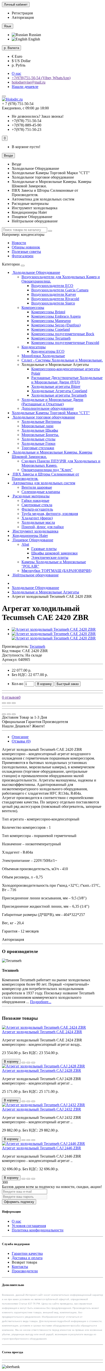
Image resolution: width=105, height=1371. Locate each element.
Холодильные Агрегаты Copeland (59, 391)
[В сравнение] (14, 703)
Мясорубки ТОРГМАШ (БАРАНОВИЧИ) (56, 571)
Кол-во (17, 684)
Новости (19, 243)
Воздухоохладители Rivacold (55, 299)
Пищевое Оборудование (32, 540)
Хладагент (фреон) (37, 518)
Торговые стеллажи (37, 448)
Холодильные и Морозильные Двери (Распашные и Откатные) (52, 402)
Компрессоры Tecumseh (51, 338)
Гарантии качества (27, 1253)
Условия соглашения (29, 1226)
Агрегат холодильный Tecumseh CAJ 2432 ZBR (41, 1109)
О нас (16, 73)
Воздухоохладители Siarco (53, 303)
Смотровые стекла (36, 505)
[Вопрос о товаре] (4, 703)
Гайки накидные (35, 500)
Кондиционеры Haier (30, 535)
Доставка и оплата (27, 1258)
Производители (25, 1271)
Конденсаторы (33, 347)
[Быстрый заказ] (23, 1062)
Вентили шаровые (36, 487)
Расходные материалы (31, 496)
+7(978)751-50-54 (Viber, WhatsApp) (41, 78)
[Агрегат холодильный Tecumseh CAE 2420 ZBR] (54, 629)
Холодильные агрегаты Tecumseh (59, 395)
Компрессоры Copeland (50, 329)
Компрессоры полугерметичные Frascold (65, 343)
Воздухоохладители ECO (52, 286)
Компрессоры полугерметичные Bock (62, 334)
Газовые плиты (44, 549)
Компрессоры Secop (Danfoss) (56, 325)
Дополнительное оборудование (47, 408)
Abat (25, 544)
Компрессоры (32, 307)
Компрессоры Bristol (48, 312)
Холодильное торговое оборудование (43, 417)
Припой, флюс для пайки (42, 527)
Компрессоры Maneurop (51, 321)
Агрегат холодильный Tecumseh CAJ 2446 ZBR (41, 1148)
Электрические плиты (49, 557)
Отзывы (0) (21, 741)
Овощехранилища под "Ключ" (47, 470)
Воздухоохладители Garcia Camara (59, 290)
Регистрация (22, 13)
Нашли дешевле (25, 87)
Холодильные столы (38, 439)
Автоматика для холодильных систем (43, 483)
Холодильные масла (38, 522)
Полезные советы (26, 251)
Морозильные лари (37, 426)
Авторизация (23, 17)
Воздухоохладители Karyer (53, 294)
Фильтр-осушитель (37, 509)
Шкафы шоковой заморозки (54, 553)
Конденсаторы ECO (47, 351)
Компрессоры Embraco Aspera (56, 316)
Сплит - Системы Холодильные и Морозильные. (62, 360)
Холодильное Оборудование (36, 272)
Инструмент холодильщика (35, 531)
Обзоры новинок (26, 247)
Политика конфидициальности (37, 1230)
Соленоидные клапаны (40, 492)
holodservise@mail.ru (28, 82)
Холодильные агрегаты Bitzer (55, 386)
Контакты (20, 1267)
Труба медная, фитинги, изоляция (49, 514)
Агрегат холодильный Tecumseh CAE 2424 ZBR (42, 1032)
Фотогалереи (22, 256)
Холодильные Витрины (41, 421)
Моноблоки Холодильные (43, 356)
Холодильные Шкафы (39, 430)
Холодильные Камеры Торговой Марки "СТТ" (51, 413)
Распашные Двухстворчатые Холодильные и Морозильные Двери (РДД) (67, 380)
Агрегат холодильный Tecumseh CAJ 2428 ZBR (41, 1070)
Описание (20, 737)
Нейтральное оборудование (35, 575)
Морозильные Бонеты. (40, 435)
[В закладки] (9, 703)
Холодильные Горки (38, 443)
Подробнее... (40, 1002)
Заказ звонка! (37, 116)
